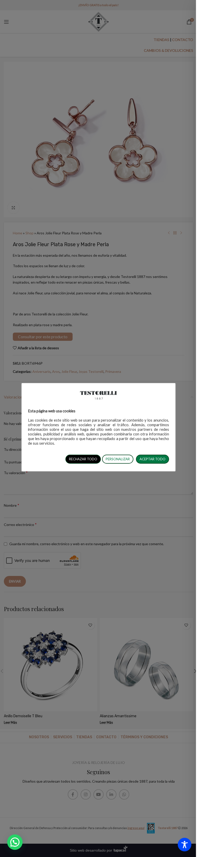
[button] (15, 842)
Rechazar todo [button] (83, 459)
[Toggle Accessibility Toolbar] (184, 844)
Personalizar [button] (118, 459)
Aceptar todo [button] (152, 459)
